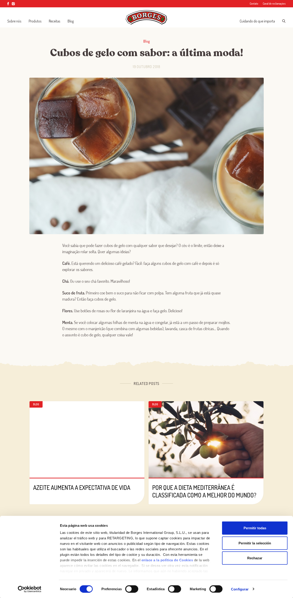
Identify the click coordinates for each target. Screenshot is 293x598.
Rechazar (254, 558)
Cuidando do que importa (257, 21)
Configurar (240, 589)
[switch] (131, 589)
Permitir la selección (255, 543)
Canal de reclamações (274, 3)
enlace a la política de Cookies (167, 560)
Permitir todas (255, 528)
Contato (254, 3)
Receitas (54, 21)
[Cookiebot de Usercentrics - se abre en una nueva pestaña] (30, 589)
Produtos (35, 21)
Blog (71, 21)
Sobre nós (14, 21)
